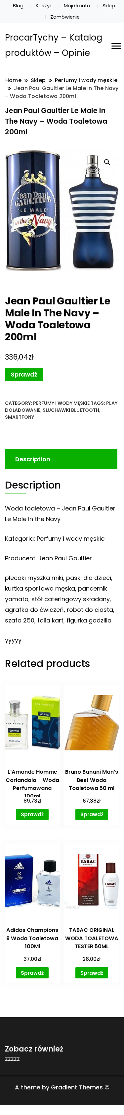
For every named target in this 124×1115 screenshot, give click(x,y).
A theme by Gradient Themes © (62, 1087)
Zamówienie (65, 17)
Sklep (109, 5)
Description (32, 459)
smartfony (19, 417)
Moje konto (77, 5)
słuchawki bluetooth (71, 410)
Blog (18, 5)
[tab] (60, 459)
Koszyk (44, 5)
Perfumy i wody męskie (61, 403)
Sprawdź (24, 374)
